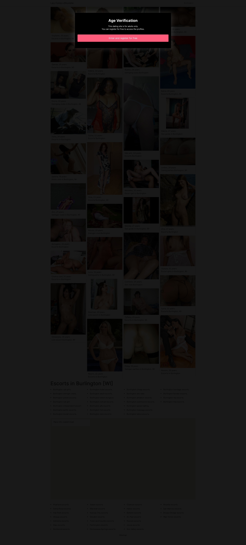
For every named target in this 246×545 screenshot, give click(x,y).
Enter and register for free (123, 38)
